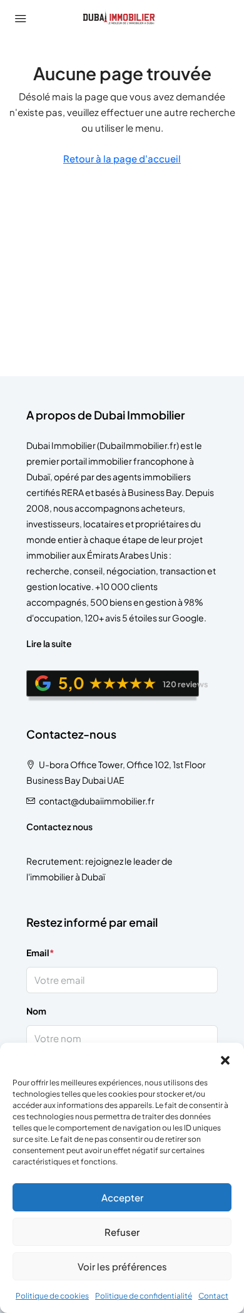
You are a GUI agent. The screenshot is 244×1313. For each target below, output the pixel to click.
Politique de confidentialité (143, 1295)
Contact (213, 1295)
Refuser (122, 1232)
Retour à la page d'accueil (122, 158)
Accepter (122, 1197)
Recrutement (53, 861)
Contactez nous (59, 826)
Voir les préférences (122, 1266)
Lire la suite (49, 643)
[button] (225, 1058)
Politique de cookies (52, 1295)
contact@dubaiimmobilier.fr (97, 800)
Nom (36, 1010)
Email (40, 952)
